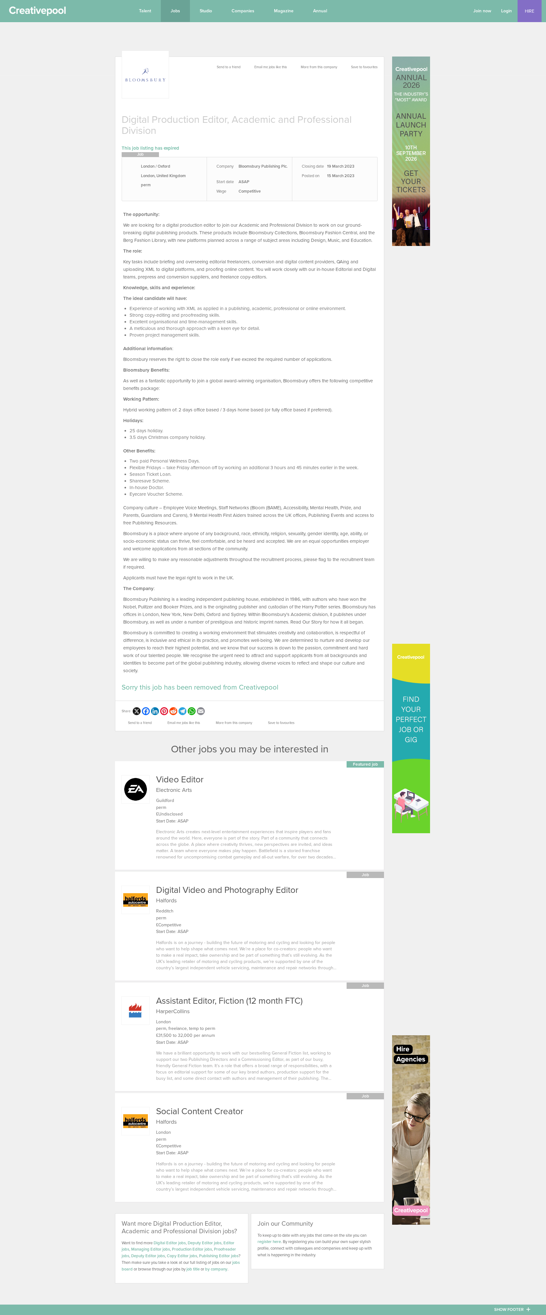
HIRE (529, 11)
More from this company (319, 67)
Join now (482, 11)
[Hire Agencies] (411, 1130)
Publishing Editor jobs (219, 1255)
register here (269, 1241)
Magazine (284, 11)
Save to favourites (364, 67)
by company (216, 1269)
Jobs (175, 11)
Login (506, 11)
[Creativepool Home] (37, 12)
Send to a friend (228, 67)
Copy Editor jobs (182, 1255)
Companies (243, 11)
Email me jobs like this (270, 67)
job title (193, 1269)
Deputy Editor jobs (204, 1243)
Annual (320, 11)
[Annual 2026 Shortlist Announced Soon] (411, 151)
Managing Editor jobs (150, 1249)
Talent (145, 11)
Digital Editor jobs (170, 1243)
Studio (206, 11)
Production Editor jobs (192, 1249)
